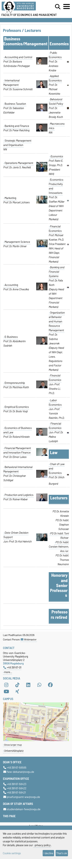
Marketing (10, 198)
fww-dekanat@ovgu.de (20, 772)
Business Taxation (15, 104)
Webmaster (30, 639)
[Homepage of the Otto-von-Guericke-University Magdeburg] (22, 7)
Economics (57, 156)
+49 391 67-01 (14, 667)
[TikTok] (17, 685)
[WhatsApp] (39, 685)
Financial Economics (55, 228)
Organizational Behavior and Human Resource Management (57, 321)
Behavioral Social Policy (56, 101)
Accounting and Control (18, 57)
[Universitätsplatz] (36, 740)
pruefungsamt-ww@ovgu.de (23, 797)
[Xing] (17, 691)
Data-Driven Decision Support (15, 535)
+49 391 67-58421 (16, 793)
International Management (11, 82)
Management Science (17, 242)
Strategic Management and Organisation (17, 142)
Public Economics (55, 55)
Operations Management (19, 163)
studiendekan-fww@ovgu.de (23, 809)
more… (8, 672)
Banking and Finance (17, 126)
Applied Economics (55, 78)
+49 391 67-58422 (16, 788)
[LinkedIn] (28, 685)
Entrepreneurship (15, 383)
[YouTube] (6, 691)
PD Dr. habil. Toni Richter (59, 535)
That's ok (61, 853)
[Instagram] (6, 685)
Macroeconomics (57, 126)
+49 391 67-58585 (16, 767)
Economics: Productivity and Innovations (56, 186)
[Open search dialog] (57, 6)
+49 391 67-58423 (16, 784)
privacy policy (43, 845)
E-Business (11, 337)
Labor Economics (55, 402)
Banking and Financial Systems (56, 271)
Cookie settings (12, 853)
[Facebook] (50, 685)
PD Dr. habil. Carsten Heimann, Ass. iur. (59, 546)
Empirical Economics (17, 407)
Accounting (11, 285)
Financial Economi (55, 425)
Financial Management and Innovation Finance (17, 450)
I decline (48, 853)
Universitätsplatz (14, 750)
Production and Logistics (19, 495)
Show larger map (13, 745)
